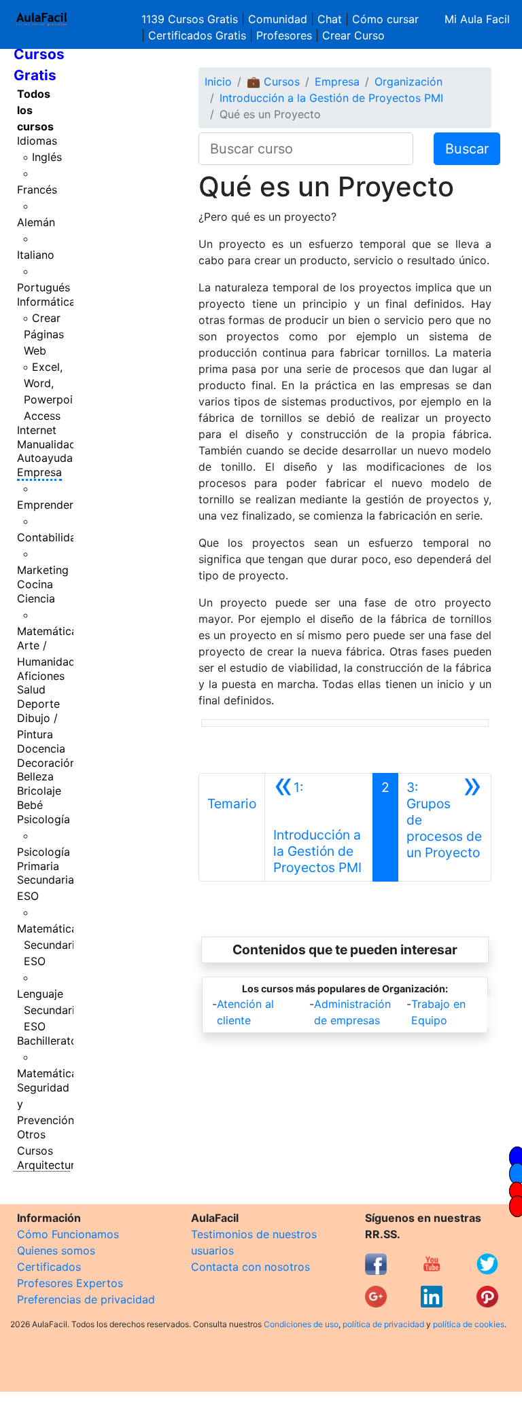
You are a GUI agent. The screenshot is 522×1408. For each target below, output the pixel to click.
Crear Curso (353, 35)
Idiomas (37, 140)
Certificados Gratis (197, 35)
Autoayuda (45, 458)
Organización (408, 81)
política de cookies (468, 1324)
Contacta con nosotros (250, 1267)
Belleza (35, 776)
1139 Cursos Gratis (191, 19)
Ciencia (36, 598)
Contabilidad (50, 537)
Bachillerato (47, 1040)
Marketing (43, 570)
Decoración (46, 763)
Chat (329, 19)
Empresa (39, 472)
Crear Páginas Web (44, 334)
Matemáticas (50, 631)
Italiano (35, 254)
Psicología (43, 819)
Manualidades (52, 444)
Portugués (43, 287)
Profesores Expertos (70, 1283)
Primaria (38, 866)
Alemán (36, 222)
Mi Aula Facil (477, 19)
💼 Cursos (273, 81)
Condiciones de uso (301, 1324)
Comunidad (277, 19)
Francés (37, 189)
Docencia (41, 748)
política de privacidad (383, 1324)
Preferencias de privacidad (86, 1299)
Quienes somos (56, 1250)
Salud (31, 689)
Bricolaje (39, 790)
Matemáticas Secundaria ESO (50, 945)
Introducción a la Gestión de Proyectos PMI (331, 98)
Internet (36, 430)
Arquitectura (49, 1165)
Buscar (467, 149)
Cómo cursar (385, 19)
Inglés (47, 157)
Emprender (45, 504)
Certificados (49, 1267)
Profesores (284, 35)
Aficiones (41, 676)
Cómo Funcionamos (68, 1234)
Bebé (30, 805)
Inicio (218, 81)
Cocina (35, 584)
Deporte (38, 703)
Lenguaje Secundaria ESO (49, 1010)
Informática (46, 301)
